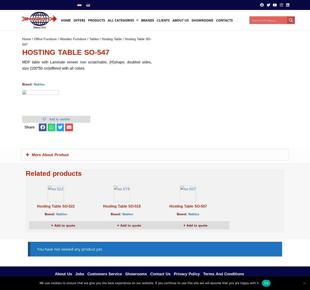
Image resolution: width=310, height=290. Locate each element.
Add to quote (64, 225)
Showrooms (136, 274)
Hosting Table (112, 39)
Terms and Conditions (223, 274)
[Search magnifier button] (291, 20)
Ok (266, 283)
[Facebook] (261, 4)
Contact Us (160, 274)
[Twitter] (268, 4)
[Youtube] (274, 4)
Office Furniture (45, 39)
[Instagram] (281, 4)
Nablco (39, 84)
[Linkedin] (287, 4)
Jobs (79, 274)
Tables (94, 39)
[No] (304, 283)
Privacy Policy (187, 274)
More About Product (50, 154)
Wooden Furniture (73, 39)
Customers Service (104, 274)
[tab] (155, 154)
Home (26, 39)
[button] (43, 127)
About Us (63, 274)
